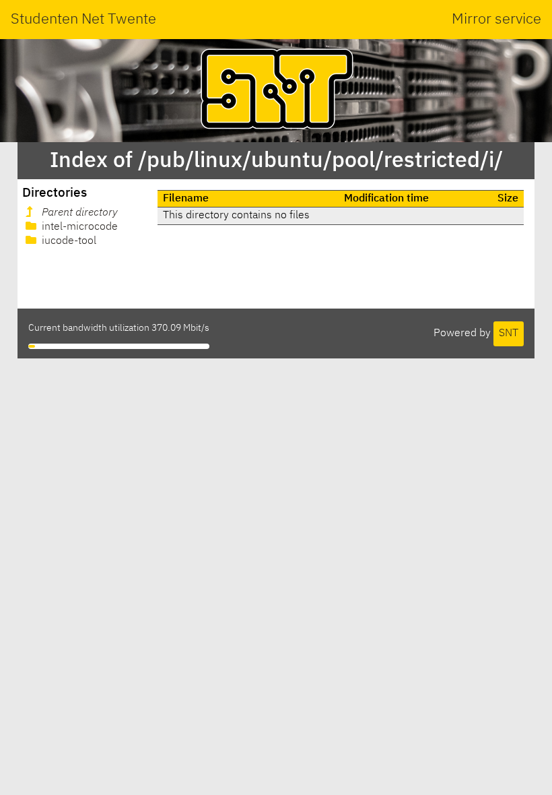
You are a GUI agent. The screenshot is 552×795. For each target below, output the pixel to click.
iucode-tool (67, 241)
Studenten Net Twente (83, 19)
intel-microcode (78, 227)
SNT (508, 333)
